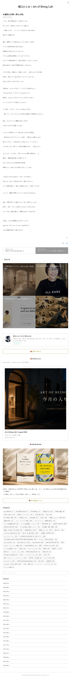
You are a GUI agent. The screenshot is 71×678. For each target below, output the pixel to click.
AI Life (43, 517)
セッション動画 (9, 567)
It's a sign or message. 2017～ (13, 554)
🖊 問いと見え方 (9, 514)
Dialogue (23, 517)
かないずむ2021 (9, 542)
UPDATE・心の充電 (35, 558)
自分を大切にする (23, 542)
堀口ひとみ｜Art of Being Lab (35, 6)
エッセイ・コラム (17, 551)
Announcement (37, 542)
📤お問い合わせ (35, 351)
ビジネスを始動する (10, 548)
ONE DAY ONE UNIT (11, 527)
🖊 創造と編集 (59, 511)
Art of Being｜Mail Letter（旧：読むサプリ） (32, 536)
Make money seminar (33, 551)
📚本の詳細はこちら (35, 500)
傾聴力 (46, 548)
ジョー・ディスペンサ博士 (23, 520)
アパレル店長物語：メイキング (30, 523)
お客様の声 (50, 561)
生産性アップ (56, 548)
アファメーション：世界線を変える (45, 520)
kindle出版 (34, 517)
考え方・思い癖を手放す (30, 533)
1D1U (49, 514)
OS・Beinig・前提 (10, 517)
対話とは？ (59, 530)
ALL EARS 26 (8, 511)
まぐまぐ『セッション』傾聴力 (13, 545)
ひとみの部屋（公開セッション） (30, 527)
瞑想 (6, 551)
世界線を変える (30, 530)
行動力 (22, 548)
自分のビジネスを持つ (51, 545)
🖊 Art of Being (35, 511)
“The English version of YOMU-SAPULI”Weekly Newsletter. (20, 539)
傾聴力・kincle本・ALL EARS (13, 530)
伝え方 (47, 554)
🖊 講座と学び (47, 511)
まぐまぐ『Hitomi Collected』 (48, 539)
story (41, 561)
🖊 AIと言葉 (39, 514)
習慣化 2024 (8, 520)
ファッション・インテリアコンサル (46, 564)
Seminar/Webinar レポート (33, 545)
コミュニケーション (10, 536)
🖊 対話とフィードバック (24, 514)
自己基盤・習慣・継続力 (49, 527)
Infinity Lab (47, 551)
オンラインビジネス (34, 548)
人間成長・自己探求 (47, 533)
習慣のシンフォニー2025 (57, 517)
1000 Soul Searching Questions (26, 561)
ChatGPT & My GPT (59, 523)
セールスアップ (9, 561)
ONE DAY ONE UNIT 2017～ (55, 542)
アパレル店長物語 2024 (11, 523)
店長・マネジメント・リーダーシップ (15, 558)
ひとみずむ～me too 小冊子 (12, 564)
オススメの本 (49, 558)
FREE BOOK (46, 523)
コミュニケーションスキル (33, 554)
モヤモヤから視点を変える (12, 533)
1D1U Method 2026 (22, 511)
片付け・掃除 (28, 564)
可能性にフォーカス (45, 530)
